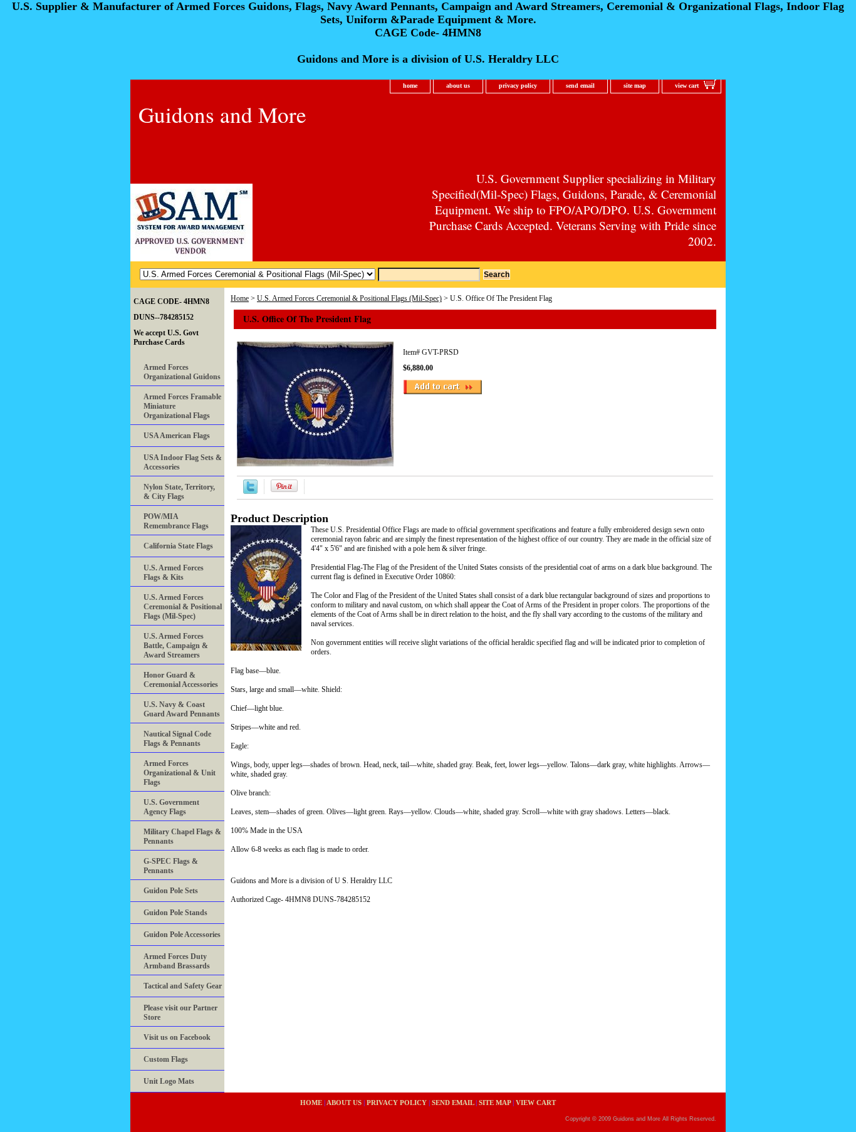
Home (240, 298)
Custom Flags (166, 1059)
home (410, 85)
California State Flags (178, 546)
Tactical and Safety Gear (183, 986)
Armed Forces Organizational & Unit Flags (180, 773)
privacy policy (518, 85)
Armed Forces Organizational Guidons (182, 372)
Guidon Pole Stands (175, 912)
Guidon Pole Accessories (182, 934)
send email (580, 85)
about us (458, 85)
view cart (687, 85)
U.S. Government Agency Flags (171, 807)
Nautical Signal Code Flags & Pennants (177, 739)
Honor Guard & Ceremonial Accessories (181, 680)
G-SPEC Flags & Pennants (171, 866)
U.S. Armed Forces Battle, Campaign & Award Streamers (176, 645)
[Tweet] (250, 491)
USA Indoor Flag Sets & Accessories (183, 462)
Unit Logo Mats (169, 1081)
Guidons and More (222, 114)
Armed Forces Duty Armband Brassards (177, 961)
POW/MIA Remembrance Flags (176, 521)
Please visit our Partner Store (180, 1013)
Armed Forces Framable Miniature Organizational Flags (182, 406)
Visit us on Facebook (177, 1037)
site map (635, 85)
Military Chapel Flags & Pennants (182, 836)
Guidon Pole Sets (171, 890)
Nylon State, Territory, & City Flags (179, 492)
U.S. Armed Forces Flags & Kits (174, 572)
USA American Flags (177, 435)
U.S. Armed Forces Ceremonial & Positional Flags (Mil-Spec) (349, 298)
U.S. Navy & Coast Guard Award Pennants (182, 709)
